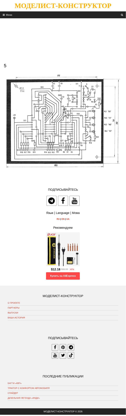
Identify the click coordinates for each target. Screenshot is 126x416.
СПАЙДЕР (13, 393)
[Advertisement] (63, 39)
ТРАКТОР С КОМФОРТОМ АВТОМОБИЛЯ (29, 388)
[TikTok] (71, 355)
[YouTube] (74, 201)
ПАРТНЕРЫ (13, 308)
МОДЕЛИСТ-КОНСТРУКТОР (63, 6)
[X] (63, 355)
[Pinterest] (63, 347)
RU (58, 219)
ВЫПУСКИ (13, 312)
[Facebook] (63, 201)
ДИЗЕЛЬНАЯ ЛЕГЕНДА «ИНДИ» (24, 398)
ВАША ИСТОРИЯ (16, 317)
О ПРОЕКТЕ (14, 303)
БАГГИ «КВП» (15, 383)
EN (63, 219)
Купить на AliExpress (63, 276)
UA (67, 219)
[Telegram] (51, 201)
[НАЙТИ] (122, 14)
